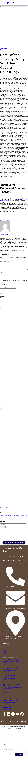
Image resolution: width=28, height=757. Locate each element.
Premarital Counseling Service (10, 700)
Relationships (7, 516)
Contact (5, 650)
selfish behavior (12, 516)
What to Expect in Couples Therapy (11, 659)
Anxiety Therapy (7, 707)
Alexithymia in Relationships (10, 682)
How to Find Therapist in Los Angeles (10, 679)
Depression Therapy (8, 705)
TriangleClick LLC (23, 721)
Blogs (4, 652)
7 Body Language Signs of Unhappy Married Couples (12, 688)
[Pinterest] (22, 714)
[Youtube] (17, 714)
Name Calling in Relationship (10, 670)
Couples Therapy (7, 698)
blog (1, 49)
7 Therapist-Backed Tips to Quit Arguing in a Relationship (11, 691)
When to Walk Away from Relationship (9, 676)
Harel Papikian (3, 48)
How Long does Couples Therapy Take (11, 662)
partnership (2, 516)
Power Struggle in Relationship (10, 668)
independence (16, 515)
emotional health (11, 515)
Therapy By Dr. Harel (11, 3)
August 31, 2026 (4, 408)
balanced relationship (3, 515)
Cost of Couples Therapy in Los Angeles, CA (11, 685)
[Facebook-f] (4, 714)
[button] (26, 2)
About (4, 645)
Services (5, 648)
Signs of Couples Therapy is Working (10, 665)
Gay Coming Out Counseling (10, 702)
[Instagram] (13, 714)
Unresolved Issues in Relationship (11, 673)
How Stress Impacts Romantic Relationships (9, 505)
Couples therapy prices (6, 173)
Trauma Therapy (7, 709)
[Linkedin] (9, 714)
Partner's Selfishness (23, 515)
